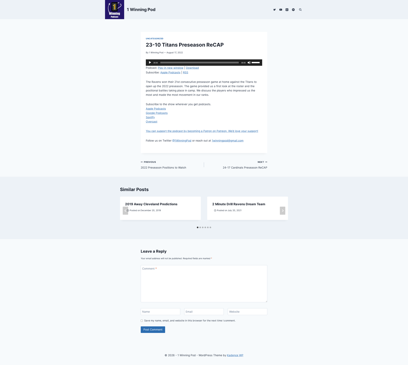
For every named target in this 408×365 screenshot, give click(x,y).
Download (192, 67)
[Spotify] (293, 9)
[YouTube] (281, 9)
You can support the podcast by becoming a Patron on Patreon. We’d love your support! (202, 131)
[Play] (150, 62)
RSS (185, 72)
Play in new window (170, 67)
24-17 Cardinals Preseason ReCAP (245, 165)
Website (234, 311)
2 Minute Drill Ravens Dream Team (238, 204)
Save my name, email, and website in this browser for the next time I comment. (190, 320)
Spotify (150, 117)
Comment (149, 268)
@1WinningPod (181, 140)
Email (189, 311)
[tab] (197, 227)
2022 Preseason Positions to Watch (163, 165)
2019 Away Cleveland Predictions (151, 204)
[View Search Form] (300, 9)
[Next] (282, 211)
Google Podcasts (157, 113)
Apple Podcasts (170, 72)
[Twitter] (274, 9)
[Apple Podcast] (287, 9)
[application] (204, 62)
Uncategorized (155, 38)
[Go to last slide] (125, 211)
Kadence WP (235, 355)
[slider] (256, 62)
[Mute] (249, 62)
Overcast (151, 121)
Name (146, 311)
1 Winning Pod (156, 52)
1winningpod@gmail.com (228, 140)
